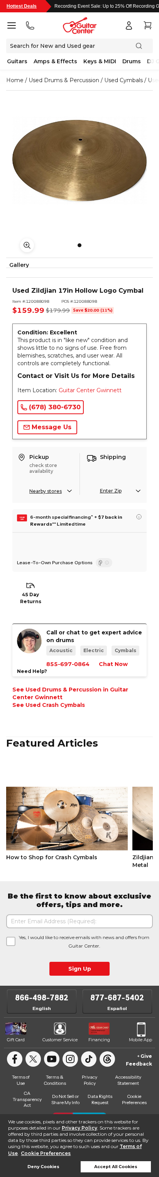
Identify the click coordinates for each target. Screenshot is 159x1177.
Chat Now (113, 664)
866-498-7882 (41, 997)
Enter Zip (111, 491)
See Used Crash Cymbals (48, 704)
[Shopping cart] (147, 25)
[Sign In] (128, 25)
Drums (131, 61)
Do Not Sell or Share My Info (65, 1099)
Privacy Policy (79, 1128)
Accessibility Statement (128, 1080)
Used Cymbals (123, 80)
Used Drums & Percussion (64, 80)
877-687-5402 (117, 997)
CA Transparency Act (27, 1099)
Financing (99, 1039)
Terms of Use (21, 1080)
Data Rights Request (100, 1099)
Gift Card (16, 1039)
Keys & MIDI (99, 61)
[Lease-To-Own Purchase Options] (104, 562)
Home (15, 80)
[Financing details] (139, 517)
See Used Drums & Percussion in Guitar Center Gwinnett (70, 693)
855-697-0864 (68, 664)
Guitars (17, 61)
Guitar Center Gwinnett (90, 390)
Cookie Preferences (46, 1153)
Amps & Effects (55, 61)
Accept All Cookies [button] (115, 1166)
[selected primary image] (79, 160)
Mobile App (140, 1039)
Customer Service (60, 1039)
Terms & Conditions (55, 1080)
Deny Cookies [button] (43, 1166)
